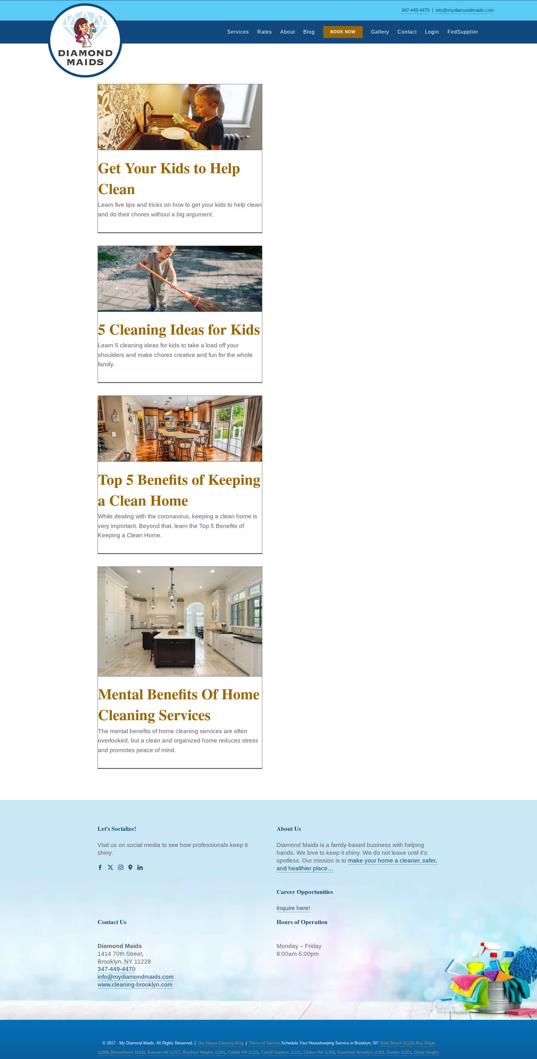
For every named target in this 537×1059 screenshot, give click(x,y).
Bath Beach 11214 (397, 1043)
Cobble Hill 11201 (243, 1052)
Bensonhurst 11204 (128, 1052)
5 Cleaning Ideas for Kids (179, 329)
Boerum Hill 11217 (164, 1052)
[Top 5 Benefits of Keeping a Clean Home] (180, 428)
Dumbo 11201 (399, 1052)
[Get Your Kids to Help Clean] (180, 117)
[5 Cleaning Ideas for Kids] (180, 279)
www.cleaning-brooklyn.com (135, 984)
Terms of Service (264, 1043)
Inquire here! (293, 908)
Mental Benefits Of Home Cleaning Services (178, 703)
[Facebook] (100, 867)
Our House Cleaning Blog (220, 1043)
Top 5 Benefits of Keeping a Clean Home (179, 489)
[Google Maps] (130, 867)
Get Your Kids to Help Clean (169, 177)
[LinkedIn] (140, 867)
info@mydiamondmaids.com (465, 10)
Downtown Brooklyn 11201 (360, 1052)
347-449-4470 (415, 10)
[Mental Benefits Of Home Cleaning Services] (180, 621)
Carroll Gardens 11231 (281, 1052)
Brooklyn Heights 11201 (204, 1052)
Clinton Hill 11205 (319, 1052)
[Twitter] (110, 867)
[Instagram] (120, 867)
